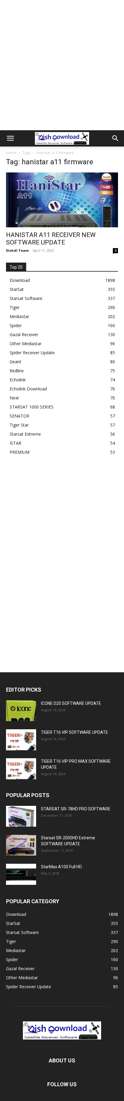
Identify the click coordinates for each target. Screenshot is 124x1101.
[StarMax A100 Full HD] (21, 874)
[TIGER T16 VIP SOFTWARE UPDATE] (21, 739)
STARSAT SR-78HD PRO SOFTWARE (75, 808)
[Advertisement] (62, 65)
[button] (10, 138)
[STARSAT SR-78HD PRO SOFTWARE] (21, 816)
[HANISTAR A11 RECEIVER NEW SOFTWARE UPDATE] (62, 199)
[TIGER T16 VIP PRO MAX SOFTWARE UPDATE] (21, 768)
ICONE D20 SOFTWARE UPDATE (71, 703)
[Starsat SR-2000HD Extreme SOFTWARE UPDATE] (21, 845)
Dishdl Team (17, 250)
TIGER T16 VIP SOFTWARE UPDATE (74, 732)
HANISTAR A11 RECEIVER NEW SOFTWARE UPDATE (51, 238)
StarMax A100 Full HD (61, 866)
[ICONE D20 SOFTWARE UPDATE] (21, 710)
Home (11, 152)
